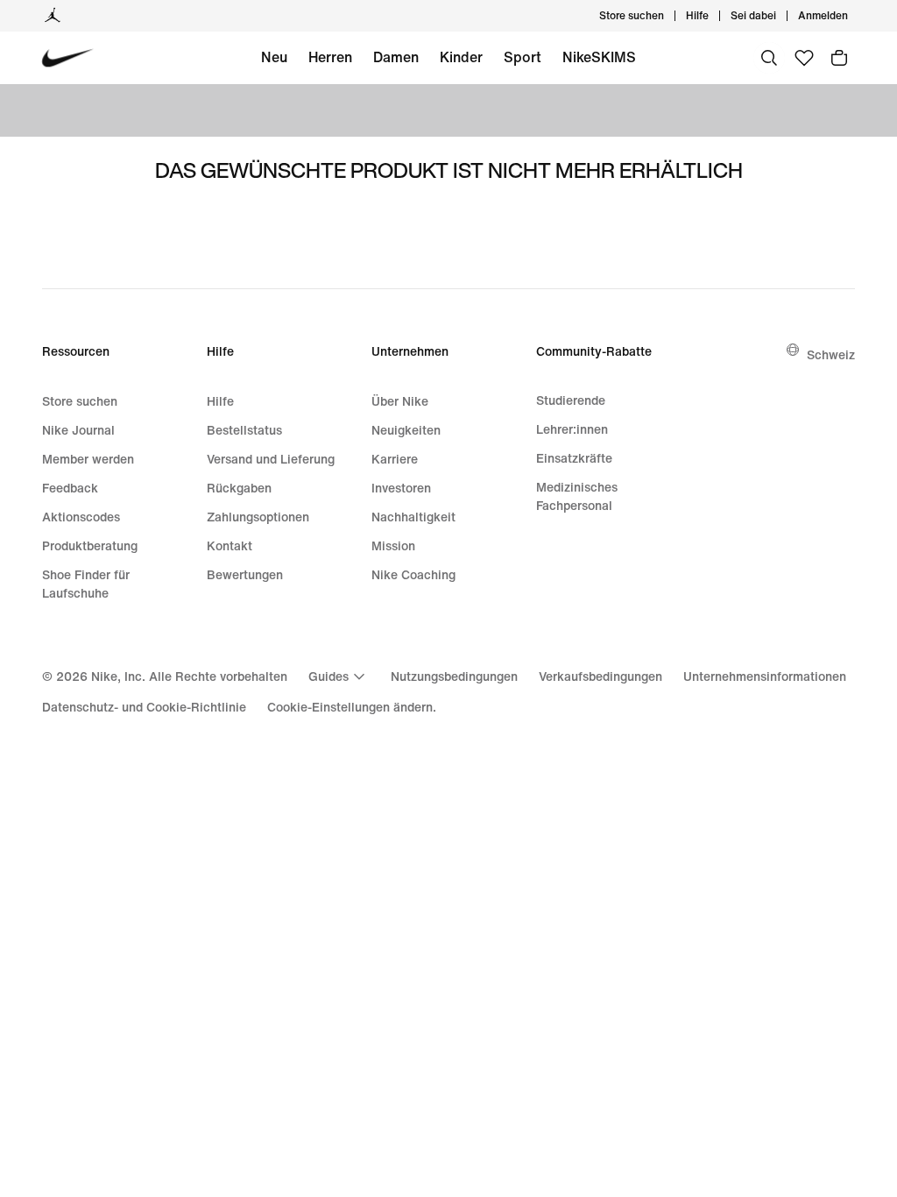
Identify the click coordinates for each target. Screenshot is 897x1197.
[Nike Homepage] (68, 58)
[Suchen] (769, 58)
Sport (522, 56)
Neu (274, 56)
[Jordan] (52, 15)
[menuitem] (714, 15)
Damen (396, 56)
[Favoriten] (804, 58)
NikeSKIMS (599, 56)
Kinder (461, 56)
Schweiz (831, 354)
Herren (330, 56)
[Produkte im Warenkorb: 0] (839, 58)
